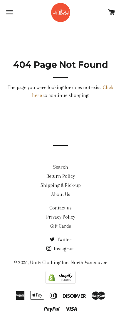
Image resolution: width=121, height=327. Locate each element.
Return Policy (60, 176)
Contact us (60, 208)
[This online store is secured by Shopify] (60, 282)
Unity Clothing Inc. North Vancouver (68, 262)
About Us (60, 194)
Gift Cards (60, 226)
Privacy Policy (60, 217)
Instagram (64, 248)
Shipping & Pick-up (61, 185)
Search (60, 167)
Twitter (64, 239)
